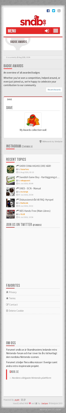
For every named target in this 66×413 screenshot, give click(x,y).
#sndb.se (28, 146)
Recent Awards (54, 89)
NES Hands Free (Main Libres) (34, 210)
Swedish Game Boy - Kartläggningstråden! (41, 177)
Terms (12, 298)
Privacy (12, 292)
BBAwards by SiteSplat (52, 141)
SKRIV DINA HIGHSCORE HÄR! (35, 166)
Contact (13, 304)
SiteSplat (44, 403)
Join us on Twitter (24, 224)
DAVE (9, 99)
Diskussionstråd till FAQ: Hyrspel (36, 199)
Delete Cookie (16, 310)
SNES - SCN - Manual (30, 188)
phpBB (17, 400)
